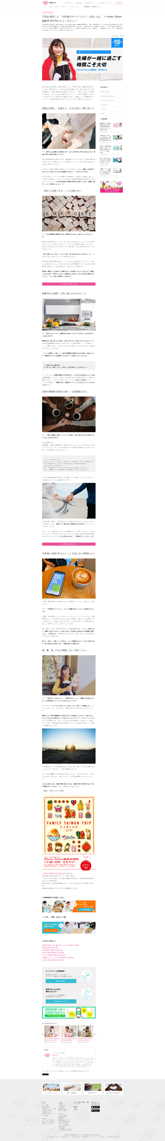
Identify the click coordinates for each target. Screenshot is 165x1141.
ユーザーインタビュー (74, 6)
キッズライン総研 (63, 1115)
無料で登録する (61, 981)
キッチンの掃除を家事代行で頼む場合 (53, 955)
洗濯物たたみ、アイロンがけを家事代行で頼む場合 (58, 957)
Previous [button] (42, 1034)
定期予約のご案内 (63, 1110)
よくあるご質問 (77, 1103)
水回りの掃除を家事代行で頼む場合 (53, 952)
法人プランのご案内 (63, 1123)
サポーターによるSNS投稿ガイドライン (63, 1136)
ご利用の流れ (62, 1107)
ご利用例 (61, 1103)
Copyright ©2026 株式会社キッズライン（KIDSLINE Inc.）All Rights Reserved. (82, 1135)
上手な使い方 (62, 1105)
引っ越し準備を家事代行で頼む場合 (53, 960)
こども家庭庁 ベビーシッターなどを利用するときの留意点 (65, 1130)
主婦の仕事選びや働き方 (64, 1121)
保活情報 (61, 1118)
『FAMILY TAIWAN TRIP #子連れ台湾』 (54, 873)
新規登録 (118, 3)
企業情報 (75, 1108)
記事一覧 (63, 6)
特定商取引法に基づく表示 (113, 1136)
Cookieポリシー (103, 1136)
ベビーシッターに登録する (48, 1120)
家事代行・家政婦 (53, 6)
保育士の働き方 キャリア (64, 1120)
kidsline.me (55, 1055)
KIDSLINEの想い (46, 1107)
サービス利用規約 (49, 1136)
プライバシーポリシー (94, 1136)
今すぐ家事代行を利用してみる (68, 284)
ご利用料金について (46, 1112)
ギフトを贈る (45, 1115)
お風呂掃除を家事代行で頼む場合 (52, 950)
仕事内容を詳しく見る (61, 1001)
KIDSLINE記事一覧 (63, 1116)
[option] (52, 1034)
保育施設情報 (62, 1127)
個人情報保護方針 (84, 1136)
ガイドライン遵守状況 (64, 1125)
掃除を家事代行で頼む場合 (50, 947)
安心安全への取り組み (47, 1110)
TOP (44, 6)
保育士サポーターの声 (47, 1123)
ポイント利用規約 (76, 1136)
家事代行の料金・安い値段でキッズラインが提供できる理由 (60, 945)
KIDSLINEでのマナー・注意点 (49, 1108)
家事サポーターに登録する (48, 1121)
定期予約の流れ (62, 1108)
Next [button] (95, 1034)
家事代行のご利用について (48, 1113)
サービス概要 (45, 1105)
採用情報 (75, 1110)
